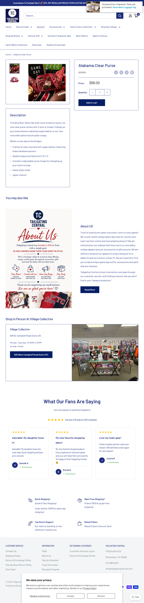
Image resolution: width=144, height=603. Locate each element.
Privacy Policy (89, 588)
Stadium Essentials (56, 44)
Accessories (56, 26)
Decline (101, 596)
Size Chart (11, 569)
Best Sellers (82, 35)
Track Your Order (50, 564)
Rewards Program (50, 569)
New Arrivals (22, 26)
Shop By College (109, 26)
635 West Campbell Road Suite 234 (31, 354)
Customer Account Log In (82, 551)
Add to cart (91, 102)
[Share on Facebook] (116, 72)
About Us (46, 555)
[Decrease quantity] (92, 92)
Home (8, 26)
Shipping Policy (13, 555)
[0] (136, 15)
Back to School (100, 35)
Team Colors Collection (81, 26)
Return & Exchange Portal (82, 555)
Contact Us (11, 551)
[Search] (119, 16)
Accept (70, 596)
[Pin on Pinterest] (121, 72)
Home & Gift (34, 35)
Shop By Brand (13, 35)
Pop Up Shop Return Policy (19, 564)
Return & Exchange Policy (18, 560)
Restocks (37, 44)
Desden (82, 72)
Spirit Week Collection (16, 44)
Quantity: (83, 92)
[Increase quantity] (107, 92)
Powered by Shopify (14, 585)
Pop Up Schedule (50, 560)
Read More (90, 289)
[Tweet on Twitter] (127, 72)
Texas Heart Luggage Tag (124, 7)
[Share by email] (132, 72)
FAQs (44, 551)
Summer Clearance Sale (59, 35)
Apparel (41, 26)
